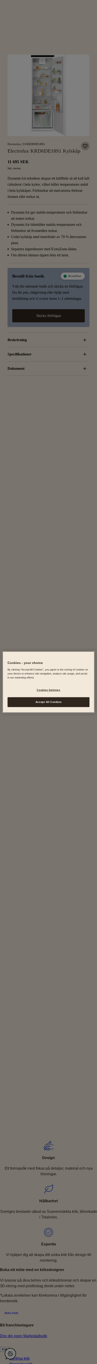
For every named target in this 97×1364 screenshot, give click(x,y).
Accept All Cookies (48, 701)
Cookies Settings (48, 689)
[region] (48, 682)
